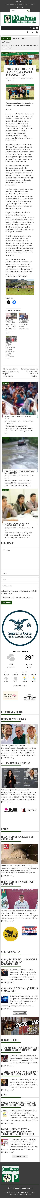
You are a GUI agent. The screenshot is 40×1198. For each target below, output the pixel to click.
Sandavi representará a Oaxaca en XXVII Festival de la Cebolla (29, 372)
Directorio (32, 4)
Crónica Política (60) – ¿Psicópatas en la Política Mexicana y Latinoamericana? (19, 961)
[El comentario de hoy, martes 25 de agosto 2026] (19, 899)
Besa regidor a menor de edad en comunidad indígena (24, 323)
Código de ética (23, 4)
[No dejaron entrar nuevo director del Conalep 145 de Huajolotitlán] (11, 316)
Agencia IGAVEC (27, 78)
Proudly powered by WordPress (16, 1192)
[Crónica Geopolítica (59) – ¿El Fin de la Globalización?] (4, 999)
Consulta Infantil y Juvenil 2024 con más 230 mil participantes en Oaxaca (18, 1103)
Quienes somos (14, 4)
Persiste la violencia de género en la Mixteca (18, 417)
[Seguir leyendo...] (7, 876)
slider (12, 81)
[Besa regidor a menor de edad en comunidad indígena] (24, 316)
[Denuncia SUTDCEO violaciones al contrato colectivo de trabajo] (11, 339)
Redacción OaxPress (26, 421)
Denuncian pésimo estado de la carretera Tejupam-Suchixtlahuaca (10, 372)
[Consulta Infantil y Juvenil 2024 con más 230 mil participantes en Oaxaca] (4, 1113)
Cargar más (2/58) (20, 1013)
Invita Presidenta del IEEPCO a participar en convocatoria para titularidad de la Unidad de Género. (17, 1131)
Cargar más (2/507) (20, 1156)
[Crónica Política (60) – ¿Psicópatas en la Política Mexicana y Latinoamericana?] (4, 972)
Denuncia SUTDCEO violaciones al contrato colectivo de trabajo (10, 348)
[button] (32, 28)
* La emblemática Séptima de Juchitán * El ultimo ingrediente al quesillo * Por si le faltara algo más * (19, 1073)
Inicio (7, 4)
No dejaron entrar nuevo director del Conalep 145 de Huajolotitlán (11, 324)
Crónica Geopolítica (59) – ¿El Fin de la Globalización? (19, 989)
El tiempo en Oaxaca (20, 685)
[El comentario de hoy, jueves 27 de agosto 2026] (19, 854)
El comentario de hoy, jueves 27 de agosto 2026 (17, 837)
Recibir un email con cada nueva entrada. (18, 597)
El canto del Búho (9, 1040)
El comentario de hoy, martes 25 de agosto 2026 (17, 883)
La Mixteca (5, 53)
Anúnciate (20, 7)
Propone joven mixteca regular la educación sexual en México (17, 524)
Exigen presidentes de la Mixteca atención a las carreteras (19, 472)
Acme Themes (25, 1195)
